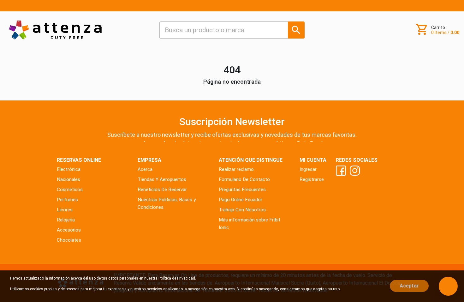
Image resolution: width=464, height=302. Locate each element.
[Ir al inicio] (55, 30)
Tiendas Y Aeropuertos (162, 179)
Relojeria (66, 220)
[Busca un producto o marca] (296, 29)
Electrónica (68, 169)
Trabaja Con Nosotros (242, 210)
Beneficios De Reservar (162, 189)
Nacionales (68, 179)
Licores (65, 210)
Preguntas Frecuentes (242, 189)
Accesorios (69, 230)
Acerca (145, 169)
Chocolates (69, 240)
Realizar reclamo (236, 169)
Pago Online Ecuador (240, 199)
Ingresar (308, 169)
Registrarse (312, 179)
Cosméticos (70, 189)
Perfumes (67, 199)
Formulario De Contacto (244, 179)
